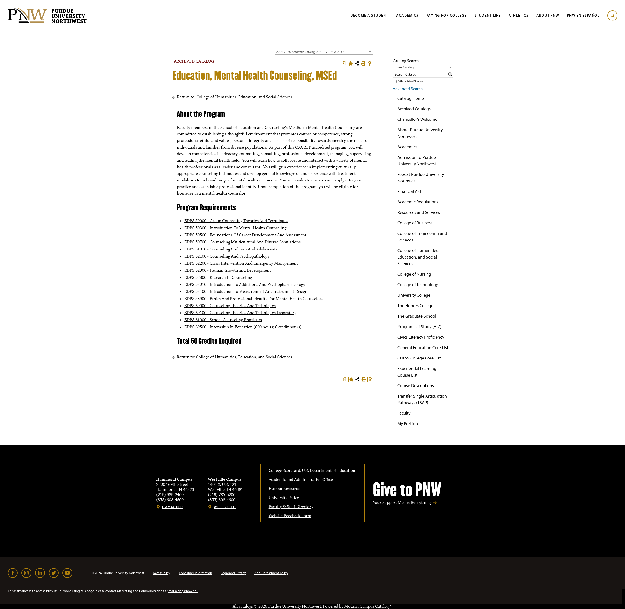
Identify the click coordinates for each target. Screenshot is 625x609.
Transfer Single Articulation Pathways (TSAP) (422, 399)
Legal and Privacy (233, 573)
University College (413, 295)
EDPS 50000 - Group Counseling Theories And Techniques (236, 221)
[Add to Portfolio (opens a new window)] (350, 63)
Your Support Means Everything (402, 502)
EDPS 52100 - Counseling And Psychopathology (227, 256)
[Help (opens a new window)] (369, 63)
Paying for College (446, 15)
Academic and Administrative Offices (301, 479)
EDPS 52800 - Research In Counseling (218, 277)
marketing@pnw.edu (183, 591)
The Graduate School (416, 316)
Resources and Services (418, 212)
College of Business (414, 223)
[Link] (13, 573)
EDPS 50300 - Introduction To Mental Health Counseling (235, 228)
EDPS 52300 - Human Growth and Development (227, 270)
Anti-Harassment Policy (271, 573)
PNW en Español (583, 15)
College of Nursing (414, 274)
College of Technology (417, 284)
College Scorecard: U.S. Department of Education (312, 470)
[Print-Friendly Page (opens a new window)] (363, 63)
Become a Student (369, 15)
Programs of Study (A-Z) (419, 326)
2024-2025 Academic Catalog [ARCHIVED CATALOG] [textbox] (311, 52)
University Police (284, 497)
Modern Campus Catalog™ (367, 606)
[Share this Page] (357, 63)
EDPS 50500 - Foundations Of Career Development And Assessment (245, 235)
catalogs (246, 606)
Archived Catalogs (414, 108)
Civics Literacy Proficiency (420, 337)
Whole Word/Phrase (410, 81)
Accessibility (161, 573)
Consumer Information (195, 573)
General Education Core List (422, 347)
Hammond (172, 507)
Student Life (488, 15)
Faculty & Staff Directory (291, 506)
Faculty (403, 413)
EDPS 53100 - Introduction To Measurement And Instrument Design (245, 291)
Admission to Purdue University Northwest (416, 160)
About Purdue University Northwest (420, 133)
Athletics (519, 15)
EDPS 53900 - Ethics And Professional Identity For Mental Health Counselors (253, 298)
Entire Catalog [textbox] (404, 67)
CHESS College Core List (419, 358)
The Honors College (415, 305)
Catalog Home (410, 98)
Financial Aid (409, 191)
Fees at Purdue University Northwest (420, 177)
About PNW (547, 15)
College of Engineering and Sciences (422, 236)
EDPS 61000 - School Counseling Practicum (223, 320)
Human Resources (285, 488)
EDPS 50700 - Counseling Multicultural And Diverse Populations (242, 242)
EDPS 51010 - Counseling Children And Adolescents (230, 249)
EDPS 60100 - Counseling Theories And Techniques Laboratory (240, 313)
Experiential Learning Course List (416, 372)
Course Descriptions (415, 385)
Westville (225, 507)
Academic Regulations (417, 202)
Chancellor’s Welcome (417, 119)
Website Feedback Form (290, 516)
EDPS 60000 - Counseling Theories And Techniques (230, 306)
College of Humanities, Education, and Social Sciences (244, 97)
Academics (407, 15)
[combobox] (324, 52)
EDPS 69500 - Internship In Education (218, 327)
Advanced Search (408, 88)
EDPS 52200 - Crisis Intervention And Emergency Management (241, 263)
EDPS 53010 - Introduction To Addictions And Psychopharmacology (244, 284)
